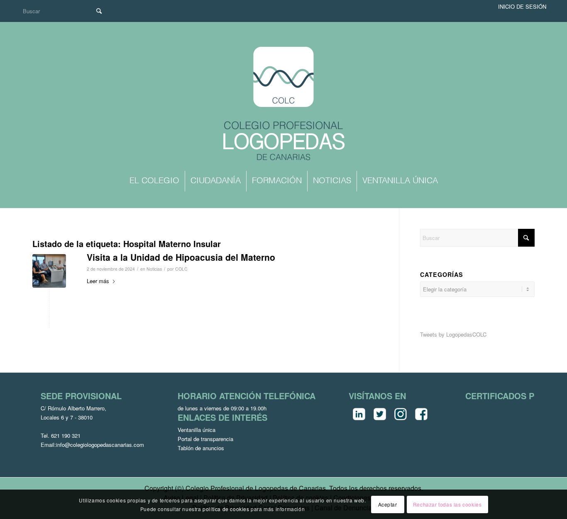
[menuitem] (154, 181)
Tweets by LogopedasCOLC (453, 334)
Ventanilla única (196, 430)
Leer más (98, 281)
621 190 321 (66, 435)
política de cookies (226, 508)
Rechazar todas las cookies (447, 503)
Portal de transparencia (205, 439)
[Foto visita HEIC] (49, 271)
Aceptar (387, 503)
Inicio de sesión (522, 6)
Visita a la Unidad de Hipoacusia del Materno (181, 257)
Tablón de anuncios (201, 448)
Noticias (154, 269)
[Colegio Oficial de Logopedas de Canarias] (283, 104)
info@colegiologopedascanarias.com (100, 445)
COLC (181, 269)
